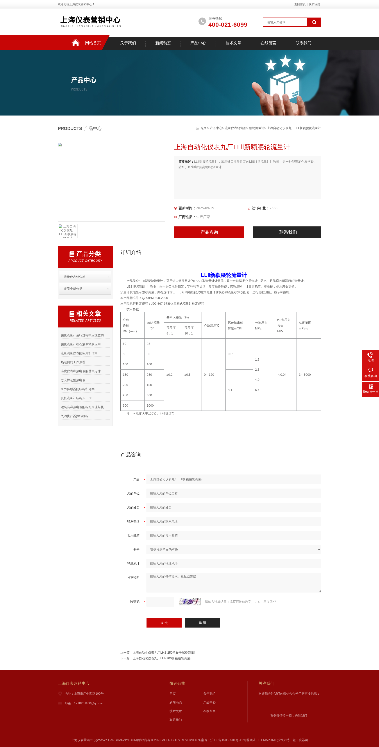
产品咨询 (209, 232)
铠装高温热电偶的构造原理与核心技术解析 (85, 407)
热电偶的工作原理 (73, 362)
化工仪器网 (300, 740)
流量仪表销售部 (235, 128)
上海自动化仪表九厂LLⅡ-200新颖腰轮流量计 (163, 658)
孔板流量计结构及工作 (76, 398)
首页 (203, 128)
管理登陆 (249, 740)
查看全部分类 (73, 288)
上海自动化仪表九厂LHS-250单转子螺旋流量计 (165, 652)
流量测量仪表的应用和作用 (79, 353)
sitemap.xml (266, 740)
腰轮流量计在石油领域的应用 (81, 344)
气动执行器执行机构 (74, 416)
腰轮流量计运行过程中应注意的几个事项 (85, 335)
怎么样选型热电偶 (73, 380)
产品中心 (198, 43)
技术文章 (233, 43)
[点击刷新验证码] (190, 601)
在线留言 (268, 43)
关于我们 (128, 43)
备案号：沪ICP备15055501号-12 (220, 740)
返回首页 (300, 4)
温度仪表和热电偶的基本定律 (81, 371)
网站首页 (93, 43)
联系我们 (314, 4)
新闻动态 (163, 43)
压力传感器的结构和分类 (78, 389)
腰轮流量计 (256, 128)
